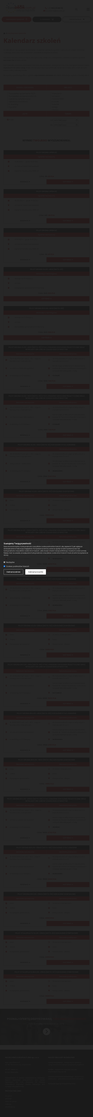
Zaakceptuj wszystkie (35, 572)
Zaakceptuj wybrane (13, 572)
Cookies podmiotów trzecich (17, 566)
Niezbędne (10, 562)
